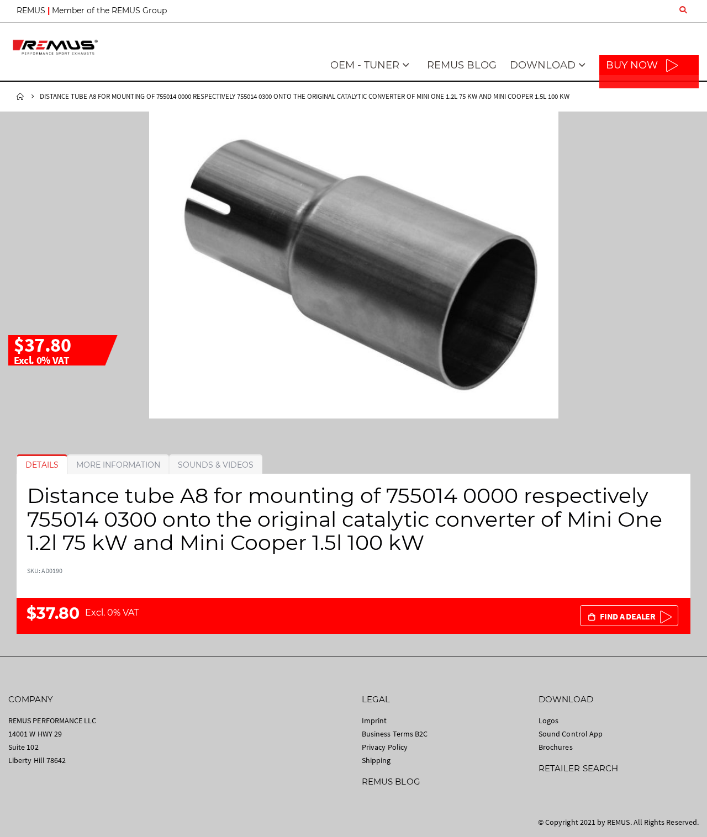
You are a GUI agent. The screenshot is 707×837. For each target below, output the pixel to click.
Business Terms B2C (395, 734)
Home (20, 97)
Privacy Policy (385, 747)
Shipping (376, 760)
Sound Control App (571, 734)
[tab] (42, 464)
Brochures (556, 747)
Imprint (374, 720)
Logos (548, 720)
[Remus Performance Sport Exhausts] (55, 47)
